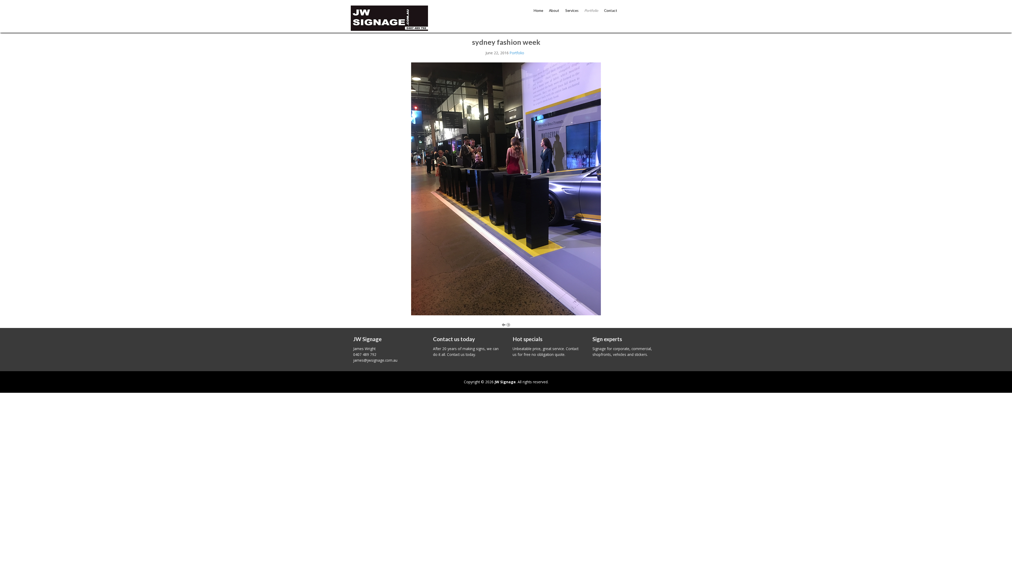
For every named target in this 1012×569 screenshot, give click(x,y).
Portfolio (591, 10)
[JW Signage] (389, 17)
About (554, 10)
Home (538, 10)
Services (571, 10)
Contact (610, 10)
